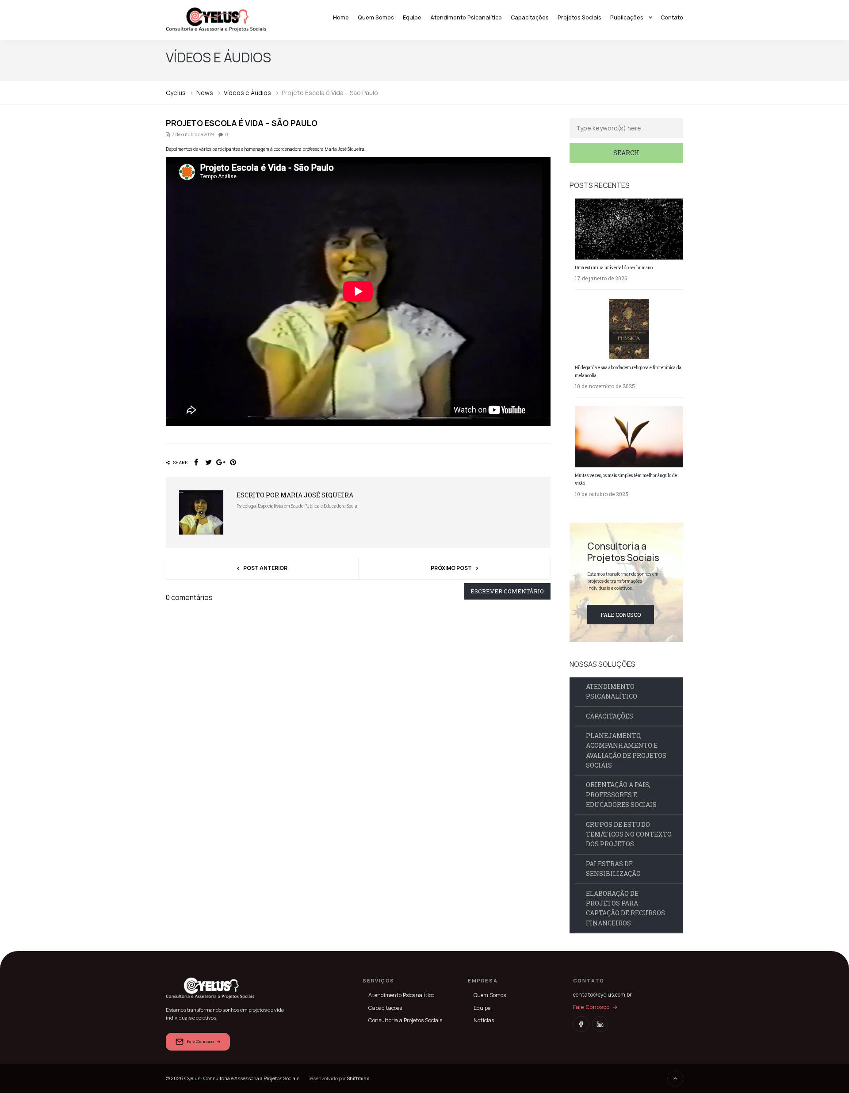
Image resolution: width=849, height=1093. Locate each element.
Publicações (626, 17)
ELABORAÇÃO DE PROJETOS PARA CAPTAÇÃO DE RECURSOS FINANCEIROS (625, 908)
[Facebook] (581, 1024)
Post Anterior (265, 568)
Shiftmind (358, 1078)
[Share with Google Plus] (220, 462)
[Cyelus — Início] (216, 20)
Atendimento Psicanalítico (466, 17)
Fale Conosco (620, 614)
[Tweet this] (208, 462)
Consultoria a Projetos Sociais (405, 1020)
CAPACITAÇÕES (609, 716)
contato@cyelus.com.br (602, 994)
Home (341, 17)
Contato (672, 17)
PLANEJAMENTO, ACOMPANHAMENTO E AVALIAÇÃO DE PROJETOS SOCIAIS (626, 750)
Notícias (484, 1020)
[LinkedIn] (600, 1024)
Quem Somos (376, 17)
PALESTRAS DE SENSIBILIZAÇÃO (613, 869)
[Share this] (195, 462)
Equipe (412, 17)
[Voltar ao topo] (675, 1078)
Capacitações (530, 17)
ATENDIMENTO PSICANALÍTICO (611, 691)
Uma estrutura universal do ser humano (614, 268)
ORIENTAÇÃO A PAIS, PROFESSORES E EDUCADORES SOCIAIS (621, 794)
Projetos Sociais (579, 17)
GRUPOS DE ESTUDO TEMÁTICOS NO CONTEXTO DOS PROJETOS (629, 834)
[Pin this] (233, 462)
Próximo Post (451, 568)
